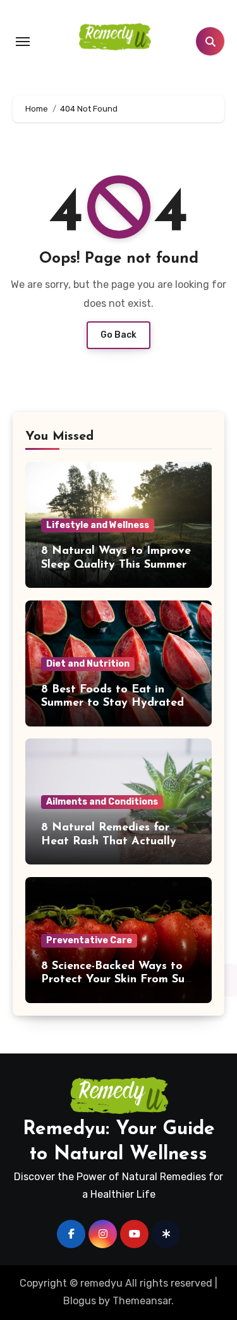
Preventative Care (89, 940)
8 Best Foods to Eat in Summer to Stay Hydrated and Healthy (112, 703)
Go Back (118, 335)
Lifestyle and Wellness (97, 525)
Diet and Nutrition (88, 663)
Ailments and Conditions (102, 801)
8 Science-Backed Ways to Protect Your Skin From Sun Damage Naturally (116, 980)
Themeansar (141, 1301)
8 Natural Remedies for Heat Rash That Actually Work (108, 841)
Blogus (79, 1301)
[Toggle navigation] (23, 41)
